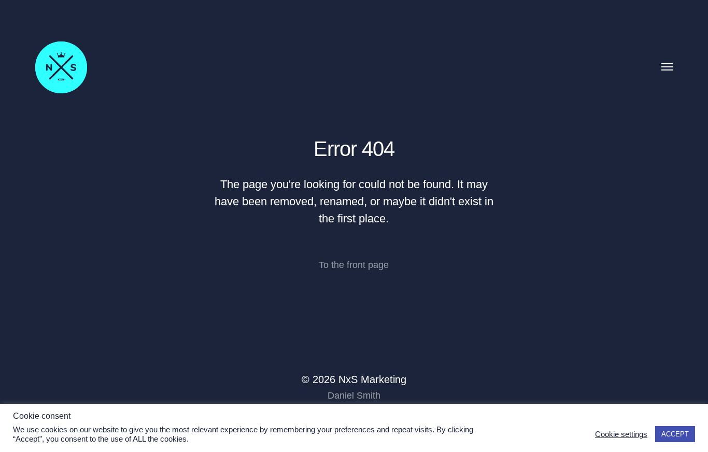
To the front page (354, 265)
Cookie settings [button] (621, 434)
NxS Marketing (372, 379)
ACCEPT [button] (675, 434)
